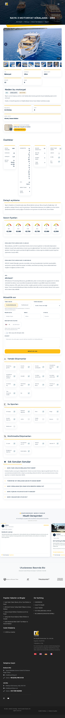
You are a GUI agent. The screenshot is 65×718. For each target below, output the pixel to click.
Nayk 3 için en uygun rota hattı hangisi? (21, 491)
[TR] (36, 654)
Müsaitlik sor (32, 351)
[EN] (42, 654)
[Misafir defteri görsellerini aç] (8, 127)
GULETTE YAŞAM (39, 605)
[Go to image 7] (43, 64)
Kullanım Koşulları (52, 711)
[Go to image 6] (37, 64)
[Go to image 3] (18, 64)
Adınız (26, 312)
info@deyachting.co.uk (12, 688)
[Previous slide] (5, 44)
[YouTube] (8, 698)
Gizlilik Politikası (42, 711)
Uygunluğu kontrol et (20, 129)
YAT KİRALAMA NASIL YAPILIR (43, 611)
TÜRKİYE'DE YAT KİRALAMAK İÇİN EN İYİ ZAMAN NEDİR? (24, 481)
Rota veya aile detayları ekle (16, 333)
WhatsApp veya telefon (11, 320)
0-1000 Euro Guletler (10, 632)
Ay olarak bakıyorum (11, 305)
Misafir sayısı (8, 312)
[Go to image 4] (25, 64)
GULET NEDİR (38, 608)
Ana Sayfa (19, 22)
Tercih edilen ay (38, 301)
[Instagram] (5, 698)
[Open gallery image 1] (32, 44)
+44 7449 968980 (16, 691)
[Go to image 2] (12, 64)
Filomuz (26, 22)
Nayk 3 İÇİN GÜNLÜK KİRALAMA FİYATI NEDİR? (21, 468)
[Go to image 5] (31, 64)
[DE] (47, 654)
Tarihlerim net (24, 305)
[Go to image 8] (50, 64)
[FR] (51, 654)
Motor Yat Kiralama (36, 22)
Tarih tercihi (8, 301)
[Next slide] (59, 44)
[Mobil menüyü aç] (58, 4)
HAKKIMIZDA (38, 602)
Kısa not (7, 336)
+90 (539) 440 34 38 (17, 678)
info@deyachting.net (11, 675)
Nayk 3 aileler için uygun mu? (17, 497)
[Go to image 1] (6, 64)
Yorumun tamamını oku (58, 552)
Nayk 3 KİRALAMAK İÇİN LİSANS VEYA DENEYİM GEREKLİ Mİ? (25, 486)
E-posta (45, 312)
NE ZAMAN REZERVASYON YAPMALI (44, 614)
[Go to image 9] (56, 64)
